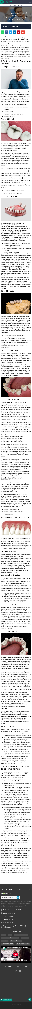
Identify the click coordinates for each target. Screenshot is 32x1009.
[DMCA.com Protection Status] (5, 894)
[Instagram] (16, 971)
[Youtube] (20, 971)
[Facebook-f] (12, 971)
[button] (29, 26)
